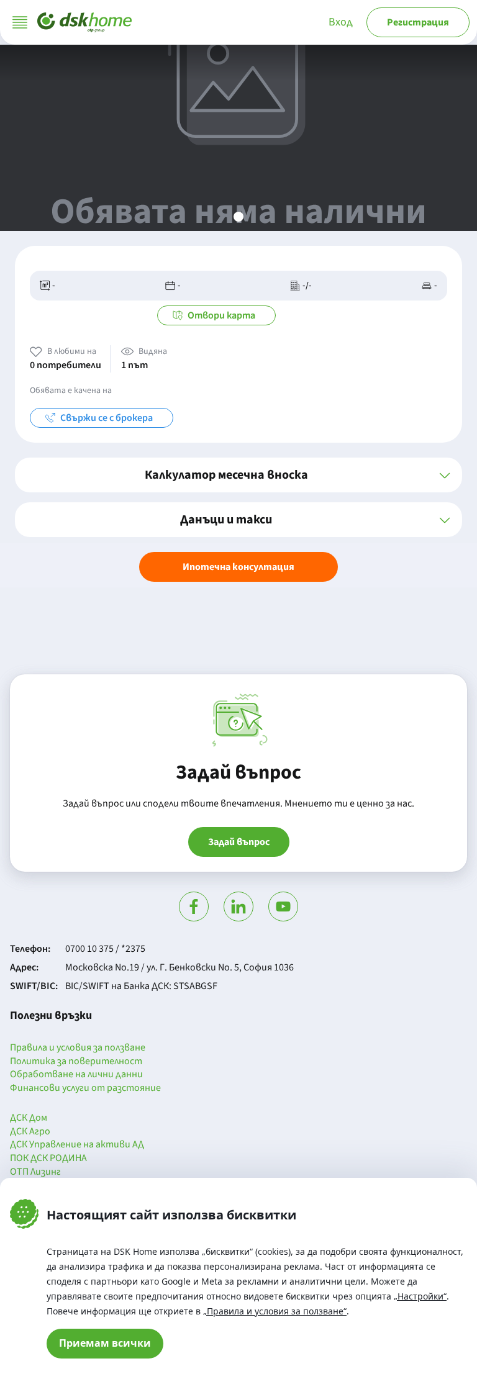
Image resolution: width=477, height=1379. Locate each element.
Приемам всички (105, 1343)
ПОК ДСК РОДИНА (48, 1159)
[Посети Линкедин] (238, 906)
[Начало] (84, 22)
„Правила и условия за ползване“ (275, 1311)
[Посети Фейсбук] (194, 906)
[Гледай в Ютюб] (283, 906)
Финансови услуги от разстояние (85, 1088)
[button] (238, 475)
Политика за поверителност (76, 1062)
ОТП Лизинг (35, 1172)
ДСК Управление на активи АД (77, 1145)
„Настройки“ (420, 1296)
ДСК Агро (30, 1132)
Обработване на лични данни (76, 1075)
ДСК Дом (28, 1118)
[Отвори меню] (19, 22)
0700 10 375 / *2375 (105, 949)
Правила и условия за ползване (77, 1048)
